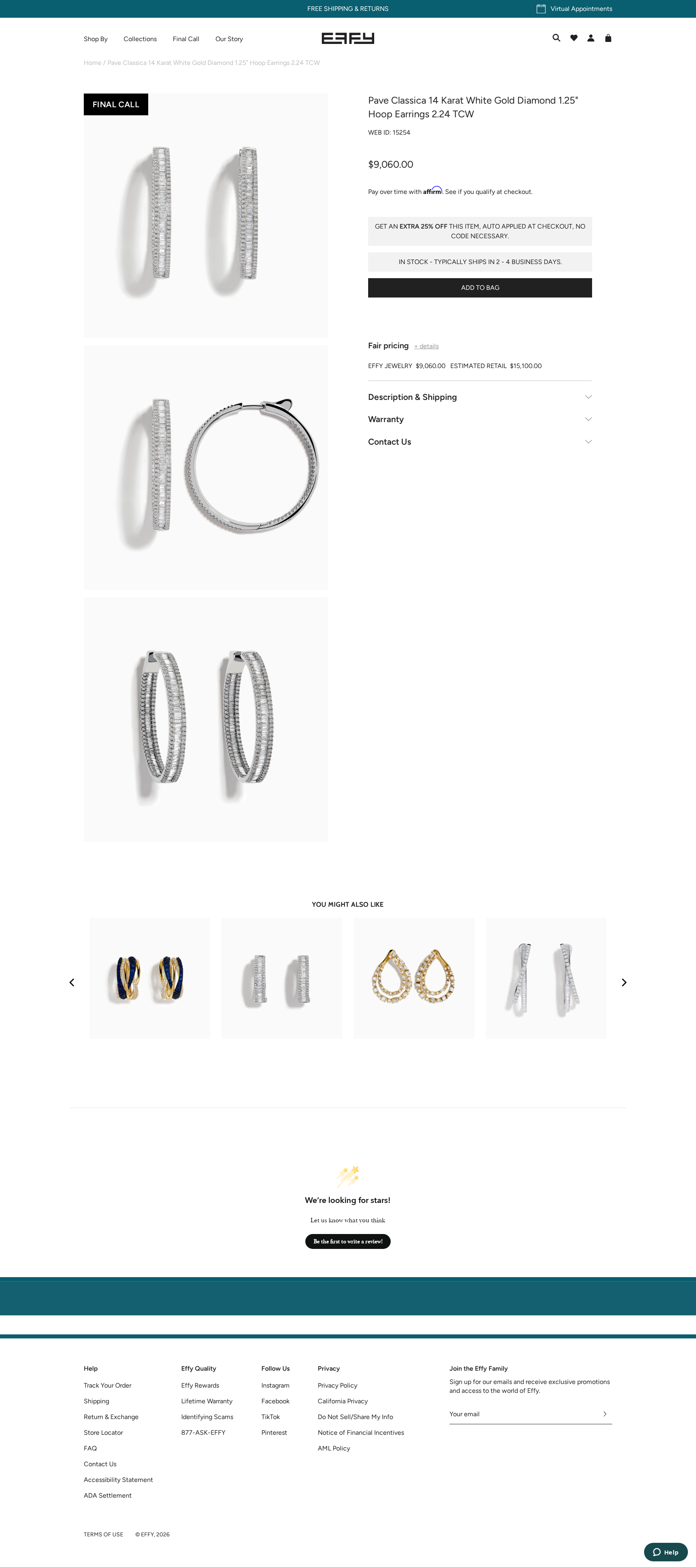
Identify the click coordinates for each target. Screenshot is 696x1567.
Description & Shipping (412, 396)
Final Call (186, 39)
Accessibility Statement (118, 1480)
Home (93, 63)
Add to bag (480, 287)
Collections (140, 39)
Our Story (229, 39)
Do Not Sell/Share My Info (355, 1417)
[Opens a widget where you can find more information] (666, 1553)
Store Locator (103, 1432)
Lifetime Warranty (206, 1401)
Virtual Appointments (581, 8)
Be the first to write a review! (348, 1241)
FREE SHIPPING (330, 8)
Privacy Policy (337, 1385)
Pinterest (274, 1432)
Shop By (96, 39)
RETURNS (374, 8)
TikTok (270, 1417)
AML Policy (334, 1448)
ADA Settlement (108, 1495)
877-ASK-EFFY (203, 1432)
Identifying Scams (207, 1417)
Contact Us (389, 441)
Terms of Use (103, 1534)
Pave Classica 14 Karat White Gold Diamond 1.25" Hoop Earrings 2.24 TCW (214, 63)
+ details (426, 346)
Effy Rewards (200, 1385)
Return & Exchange (111, 1417)
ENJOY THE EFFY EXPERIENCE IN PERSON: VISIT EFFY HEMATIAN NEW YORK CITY (348, 1329)
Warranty (386, 419)
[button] (206, 217)
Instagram (275, 1385)
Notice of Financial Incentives (361, 1432)
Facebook (275, 1401)
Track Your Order (107, 1385)
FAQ (90, 1448)
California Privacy (343, 1401)
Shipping (96, 1401)
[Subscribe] (605, 1414)
